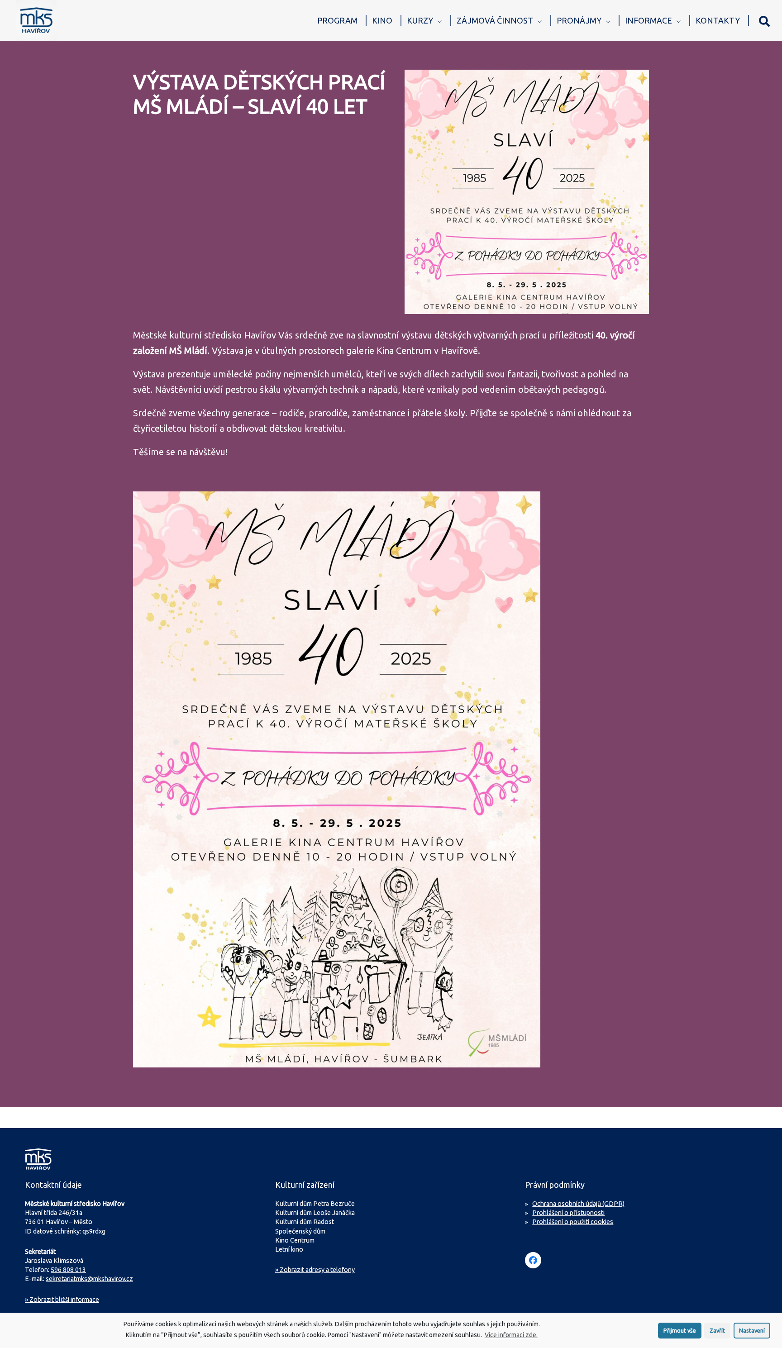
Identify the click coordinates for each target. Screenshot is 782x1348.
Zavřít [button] (717, 1330)
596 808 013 (68, 1269)
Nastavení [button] (752, 1330)
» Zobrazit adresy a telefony (315, 1269)
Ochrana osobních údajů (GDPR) (578, 1203)
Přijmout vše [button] (679, 1330)
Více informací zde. (511, 1334)
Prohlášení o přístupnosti (568, 1212)
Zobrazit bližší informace (62, 1299)
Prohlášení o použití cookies (572, 1221)
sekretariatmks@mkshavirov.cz (89, 1278)
